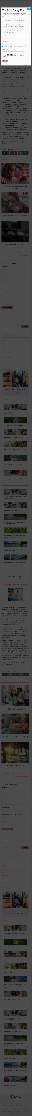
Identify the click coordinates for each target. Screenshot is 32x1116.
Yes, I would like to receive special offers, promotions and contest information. (14, 45)
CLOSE (29, 8)
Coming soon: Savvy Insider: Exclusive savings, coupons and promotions (15, 31)
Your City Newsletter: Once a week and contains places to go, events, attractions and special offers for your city (15, 26)
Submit (5, 61)
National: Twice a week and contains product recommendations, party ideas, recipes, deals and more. (14, 20)
